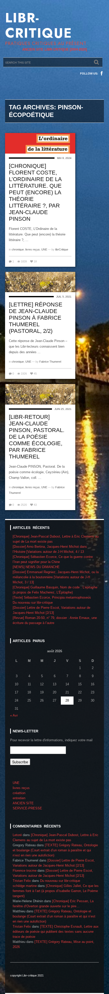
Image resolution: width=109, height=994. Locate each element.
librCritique (61, 249)
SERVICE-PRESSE (27, 808)
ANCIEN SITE (23, 803)
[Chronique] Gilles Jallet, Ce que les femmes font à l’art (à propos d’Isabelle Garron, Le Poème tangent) (56, 891)
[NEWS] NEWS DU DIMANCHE (36, 567)
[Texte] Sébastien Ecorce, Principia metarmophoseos (52, 597)
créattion (19, 793)
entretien (19, 798)
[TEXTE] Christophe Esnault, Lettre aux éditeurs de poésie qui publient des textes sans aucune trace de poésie (56, 932)
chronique (18, 249)
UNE (44, 249)
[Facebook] (102, 73)
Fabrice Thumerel (50, 361)
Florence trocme (25, 870)
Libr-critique (38, 25)
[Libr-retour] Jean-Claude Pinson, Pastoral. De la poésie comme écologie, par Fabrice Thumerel (36, 437)
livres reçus (32, 249)
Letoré (17, 835)
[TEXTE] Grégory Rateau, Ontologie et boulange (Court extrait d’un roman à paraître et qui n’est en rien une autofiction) (55, 850)
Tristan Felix (22, 881)
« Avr (14, 715)
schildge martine (25, 886)
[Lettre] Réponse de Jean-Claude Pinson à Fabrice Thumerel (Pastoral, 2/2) (35, 317)
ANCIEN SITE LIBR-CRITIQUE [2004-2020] (54, 49)
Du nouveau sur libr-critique (33, 602)
